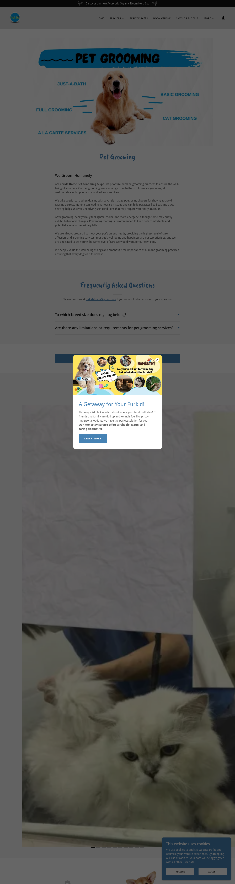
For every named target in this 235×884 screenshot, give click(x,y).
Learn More (93, 438)
